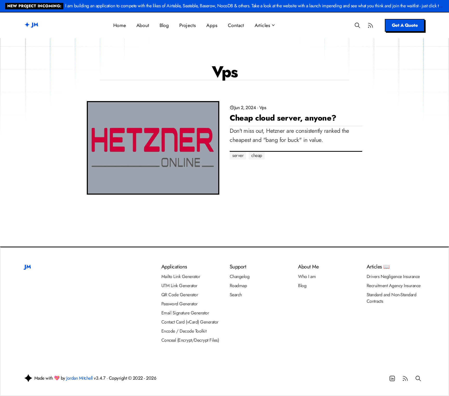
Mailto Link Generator (180, 276)
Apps (211, 25)
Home (119, 25)
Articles (262, 25)
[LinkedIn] (392, 378)
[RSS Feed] (370, 25)
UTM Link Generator (179, 285)
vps (262, 107)
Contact (236, 25)
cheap (256, 155)
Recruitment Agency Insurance (394, 285)
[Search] (357, 25)
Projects (187, 25)
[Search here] (418, 378)
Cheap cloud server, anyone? (283, 117)
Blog (164, 25)
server (237, 155)
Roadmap (238, 285)
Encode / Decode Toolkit (184, 331)
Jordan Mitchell (79, 378)
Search (236, 294)
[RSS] (405, 378)
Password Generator (179, 303)
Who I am (307, 276)
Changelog (240, 276)
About (142, 25)
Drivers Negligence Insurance (393, 276)
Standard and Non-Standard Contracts (392, 298)
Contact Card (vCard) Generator (190, 322)
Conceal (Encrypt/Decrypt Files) (190, 340)
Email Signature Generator (185, 312)
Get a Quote (405, 25)
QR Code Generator (179, 294)
